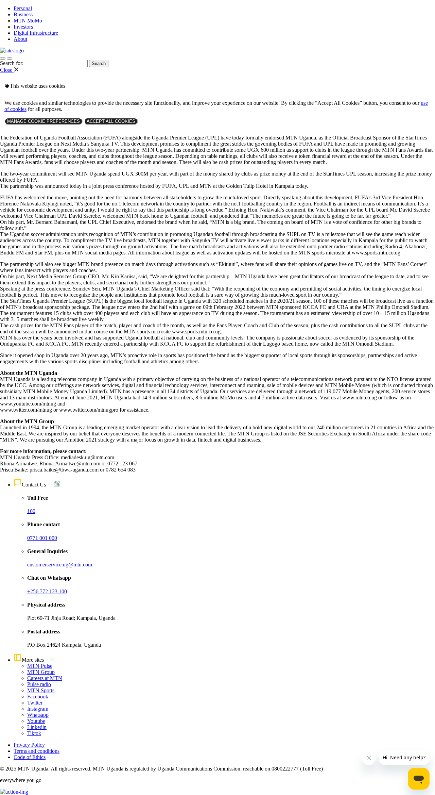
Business (23, 14)
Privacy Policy (29, 745)
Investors (23, 27)
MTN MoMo (28, 20)
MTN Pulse (39, 666)
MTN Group (41, 672)
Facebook (37, 696)
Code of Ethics (30, 757)
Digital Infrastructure (36, 33)
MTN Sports (40, 690)
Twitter (34, 703)
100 (31, 511)
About (20, 39)
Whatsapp (38, 715)
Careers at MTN (44, 678)
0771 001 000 (42, 538)
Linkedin (37, 727)
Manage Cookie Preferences (43, 121)
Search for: (11, 63)
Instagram (37, 709)
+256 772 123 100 (47, 591)
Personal (23, 8)
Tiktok (34, 733)
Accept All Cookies (111, 121)
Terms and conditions (36, 751)
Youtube (36, 721)
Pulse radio (39, 684)
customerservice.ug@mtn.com (59, 564)
